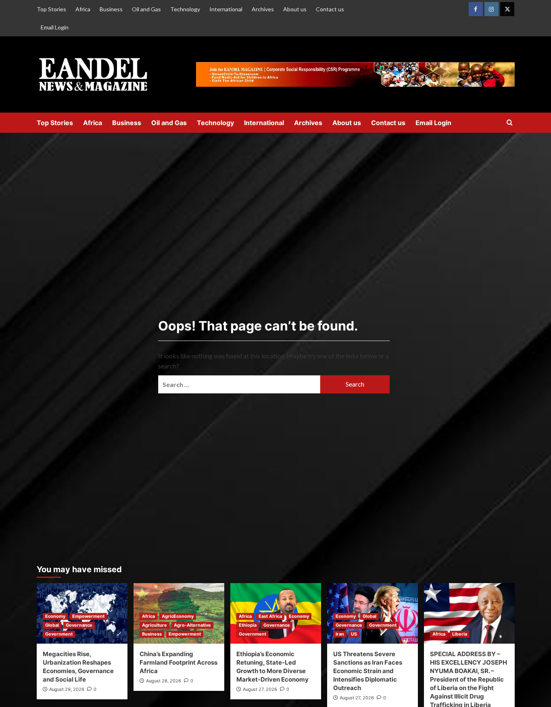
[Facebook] (476, 9)
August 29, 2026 (66, 689)
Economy (55, 616)
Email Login (55, 27)
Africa (82, 9)
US (354, 634)
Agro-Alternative (192, 625)
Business (111, 9)
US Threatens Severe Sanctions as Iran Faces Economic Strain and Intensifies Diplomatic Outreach (367, 671)
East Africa (270, 616)
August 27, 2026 (260, 689)
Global (52, 625)
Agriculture (154, 625)
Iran (340, 634)
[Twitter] (507, 9)
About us (295, 9)
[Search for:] (239, 384)
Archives (263, 9)
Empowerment (88, 616)
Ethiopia (248, 625)
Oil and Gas (146, 9)
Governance (79, 625)
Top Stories (51, 9)
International (225, 9)
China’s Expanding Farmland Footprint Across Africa (178, 662)
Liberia (459, 634)
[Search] (510, 123)
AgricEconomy (178, 616)
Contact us (330, 9)
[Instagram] (491, 9)
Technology (185, 9)
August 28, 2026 (163, 681)
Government (59, 634)
